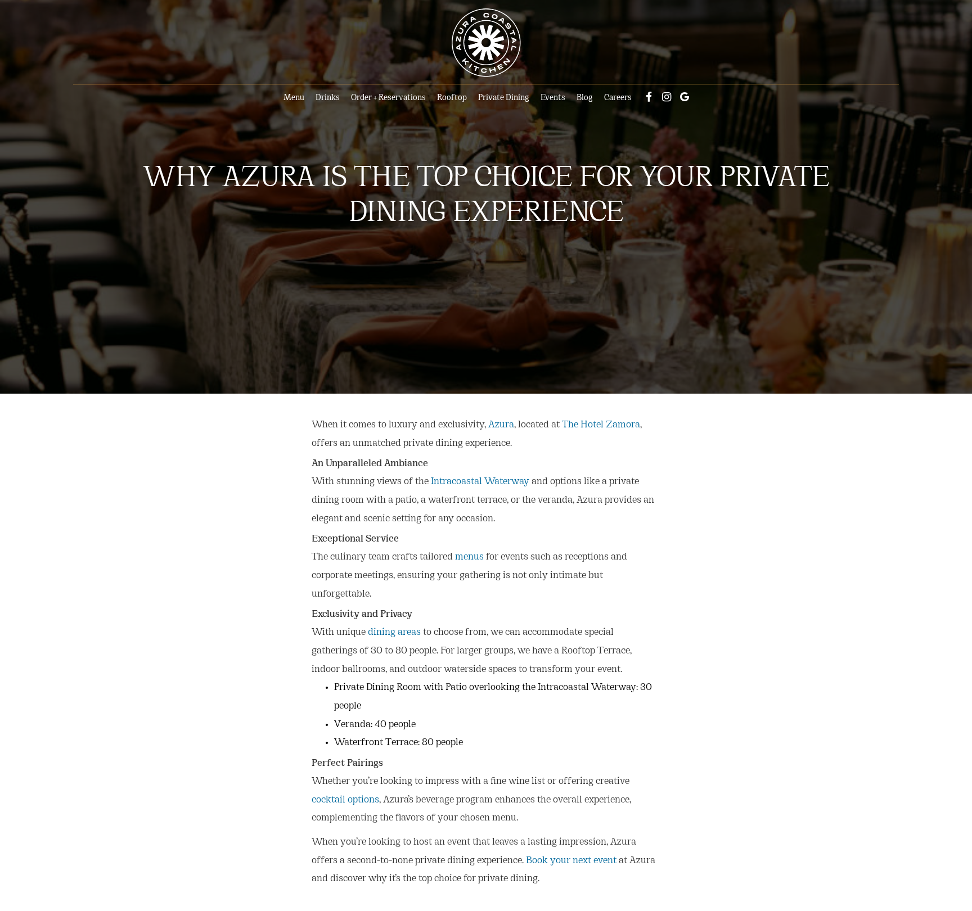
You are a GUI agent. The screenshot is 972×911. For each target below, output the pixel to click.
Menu (294, 98)
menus (469, 557)
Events (553, 98)
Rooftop (452, 98)
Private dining (503, 98)
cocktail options (345, 800)
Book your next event (571, 860)
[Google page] (685, 97)
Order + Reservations (388, 98)
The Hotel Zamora (601, 425)
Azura (501, 425)
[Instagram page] (667, 97)
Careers (618, 98)
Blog (585, 98)
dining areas (394, 632)
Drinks (328, 98)
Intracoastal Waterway (480, 481)
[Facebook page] (649, 97)
